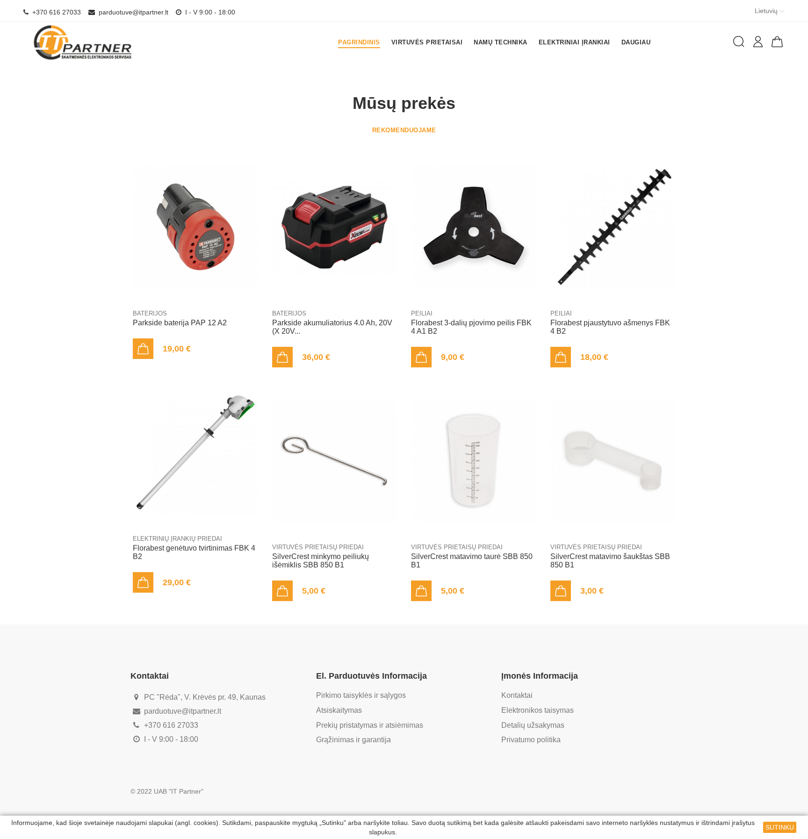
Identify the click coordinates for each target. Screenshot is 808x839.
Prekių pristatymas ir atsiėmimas (369, 725)
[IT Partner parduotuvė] (83, 43)
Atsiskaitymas (339, 710)
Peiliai (422, 313)
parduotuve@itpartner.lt (132, 12)
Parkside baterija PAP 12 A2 (180, 323)
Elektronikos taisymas (537, 710)
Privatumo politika (531, 740)
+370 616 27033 (55, 12)
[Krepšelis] (777, 41)
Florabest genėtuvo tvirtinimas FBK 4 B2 (194, 552)
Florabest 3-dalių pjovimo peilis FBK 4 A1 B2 (471, 327)
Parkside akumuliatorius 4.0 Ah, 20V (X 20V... (332, 327)
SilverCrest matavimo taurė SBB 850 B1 (472, 560)
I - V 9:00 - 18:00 (209, 12)
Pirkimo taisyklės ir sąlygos (361, 695)
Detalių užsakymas (532, 725)
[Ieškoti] (738, 41)
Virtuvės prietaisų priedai (318, 547)
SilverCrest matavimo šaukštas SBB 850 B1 (610, 560)
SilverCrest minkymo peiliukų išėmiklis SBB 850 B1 (320, 560)
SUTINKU (779, 827)
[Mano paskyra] (758, 41)
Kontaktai (517, 695)
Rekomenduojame (404, 130)
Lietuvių (767, 10)
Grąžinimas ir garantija (353, 740)
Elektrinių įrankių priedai (177, 538)
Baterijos (150, 313)
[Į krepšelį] (143, 348)
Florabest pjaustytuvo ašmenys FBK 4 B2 (610, 327)
